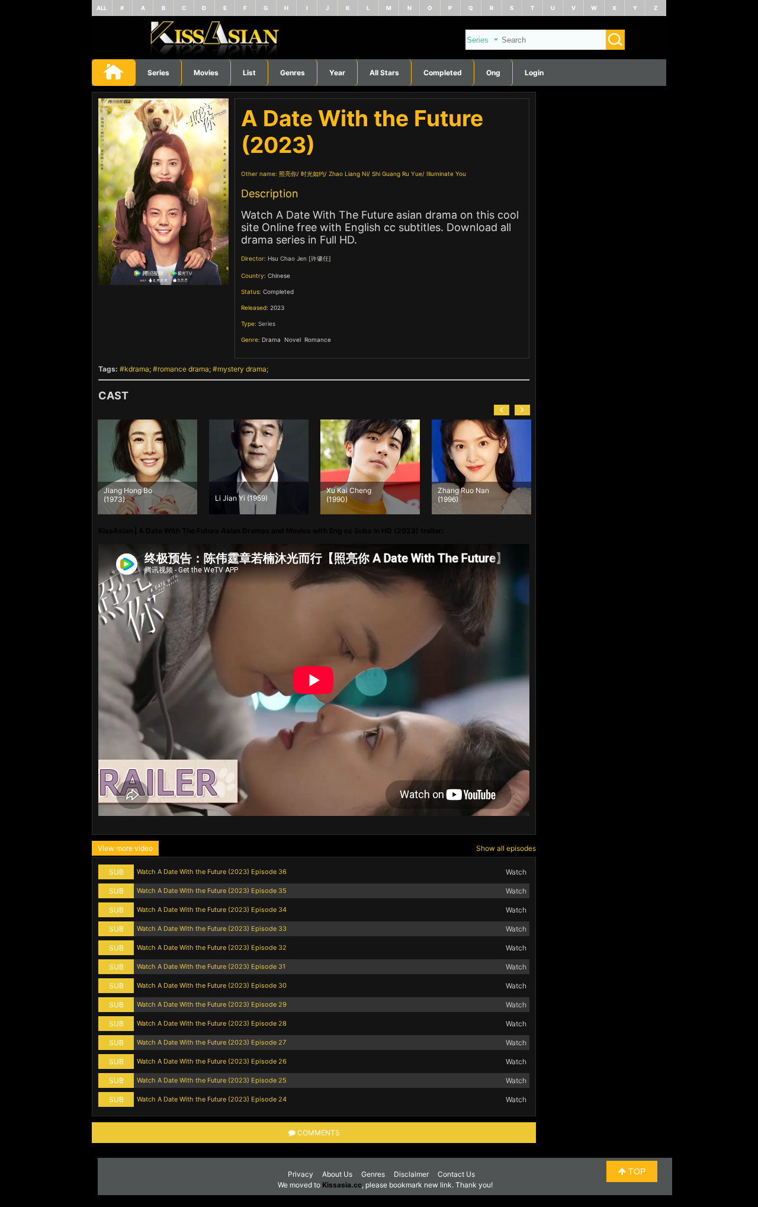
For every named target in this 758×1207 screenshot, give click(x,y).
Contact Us (456, 1174)
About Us (337, 1174)
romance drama (183, 368)
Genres (373, 1174)
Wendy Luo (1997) (467, 498)
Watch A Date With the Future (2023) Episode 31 (211, 966)
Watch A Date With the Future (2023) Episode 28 (212, 1023)
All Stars (384, 72)
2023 (277, 307)
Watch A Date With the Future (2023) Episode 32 (212, 947)
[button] (501, 410)
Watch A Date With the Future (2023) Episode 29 (212, 1004)
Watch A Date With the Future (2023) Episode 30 (212, 985)
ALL (102, 8)
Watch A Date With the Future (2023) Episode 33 (212, 928)
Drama (271, 339)
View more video (125, 848)
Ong (493, 72)
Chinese (279, 275)
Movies (206, 72)
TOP (635, 1171)
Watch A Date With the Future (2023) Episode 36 (212, 871)
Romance (317, 339)
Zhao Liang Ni (348, 173)
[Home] (379, 56)
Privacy (300, 1174)
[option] (147, 467)
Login (534, 72)
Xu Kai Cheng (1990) (237, 494)
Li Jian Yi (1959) (130, 498)
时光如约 (313, 173)
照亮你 (288, 173)
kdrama (136, 368)
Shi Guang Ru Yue (397, 173)
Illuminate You (446, 173)
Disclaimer (411, 1174)
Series (158, 72)
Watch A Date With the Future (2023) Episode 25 (212, 1080)
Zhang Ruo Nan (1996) (352, 494)
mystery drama (241, 368)
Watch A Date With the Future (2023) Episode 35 (212, 890)
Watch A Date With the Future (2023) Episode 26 (212, 1061)
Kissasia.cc (342, 1184)
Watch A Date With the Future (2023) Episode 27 (211, 1042)
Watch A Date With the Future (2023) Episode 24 (212, 1099)
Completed (442, 72)
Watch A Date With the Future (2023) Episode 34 (212, 909)
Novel (292, 339)
